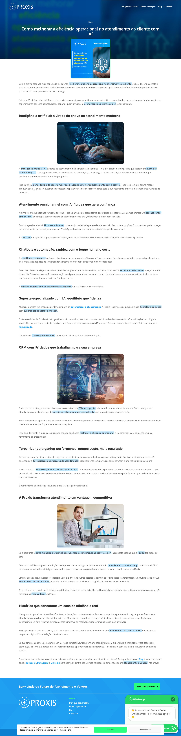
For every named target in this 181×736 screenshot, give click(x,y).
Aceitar (110, 729)
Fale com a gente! (146, 686)
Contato (168, 6)
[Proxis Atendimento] (37, 702)
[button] (173, 699)
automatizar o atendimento (86, 306)
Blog (160, 6)
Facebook (31, 662)
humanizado (25, 326)
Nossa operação (148, 6)
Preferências (145, 729)
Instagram (42, 662)
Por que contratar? (129, 6)
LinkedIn (55, 662)
